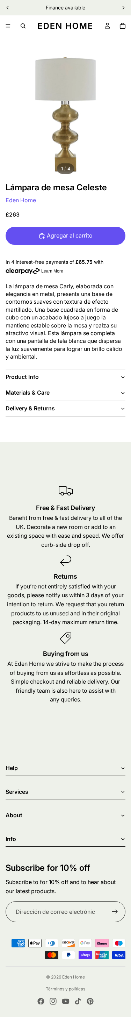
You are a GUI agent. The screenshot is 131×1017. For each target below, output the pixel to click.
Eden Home (21, 200)
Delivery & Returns (30, 408)
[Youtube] (65, 1001)
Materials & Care (28, 392)
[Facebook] (41, 1001)
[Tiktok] (78, 1001)
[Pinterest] (90, 1001)
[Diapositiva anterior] (7, 7)
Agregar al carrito (70, 235)
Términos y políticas (65, 988)
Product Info (22, 376)
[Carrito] (122, 26)
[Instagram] (53, 1001)
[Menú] (8, 26)
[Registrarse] (115, 911)
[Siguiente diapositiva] (123, 7)
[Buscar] (23, 26)
